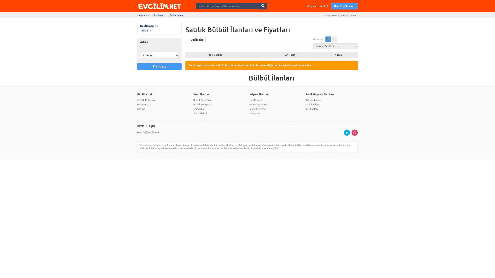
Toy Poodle (255, 100)
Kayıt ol (324, 6)
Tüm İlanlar (196, 39)
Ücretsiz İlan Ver (344, 6)
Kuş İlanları (159, 15)
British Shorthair (202, 100)
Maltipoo (254, 113)
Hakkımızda (144, 104)
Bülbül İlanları (177, 15)
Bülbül (145, 30)
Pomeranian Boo (258, 104)
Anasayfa (144, 15)
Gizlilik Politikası (146, 100)
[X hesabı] (347, 133)
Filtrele (161, 66)
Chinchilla (198, 109)
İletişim (141, 109)
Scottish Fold (200, 113)
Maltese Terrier (258, 109)
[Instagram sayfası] (355, 133)
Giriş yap (312, 6)
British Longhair (202, 104)
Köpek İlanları (313, 100)
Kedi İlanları (312, 104)
